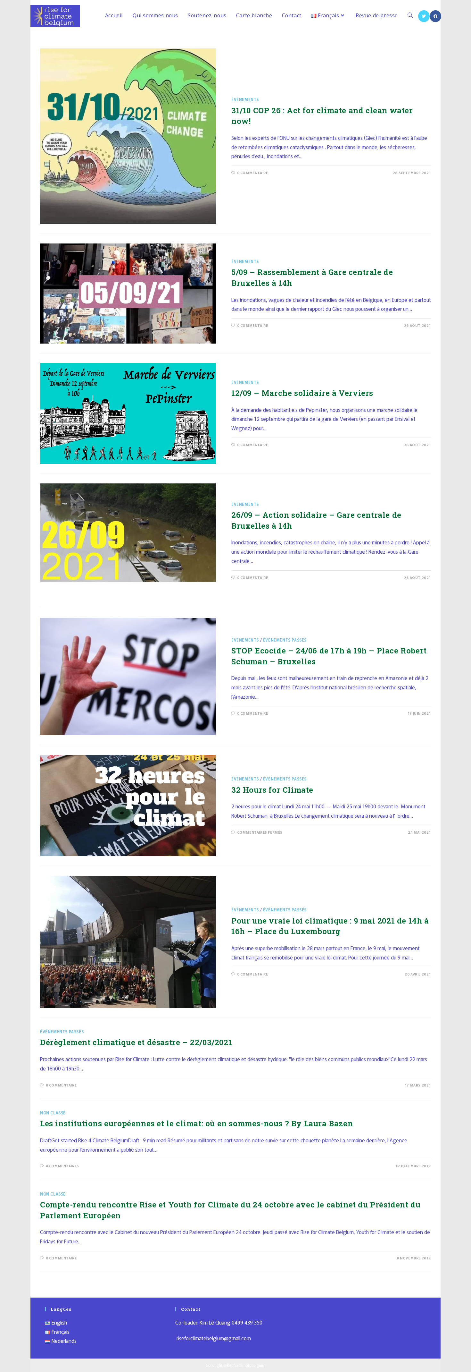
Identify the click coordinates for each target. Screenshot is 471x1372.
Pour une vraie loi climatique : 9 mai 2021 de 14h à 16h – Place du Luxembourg (330, 926)
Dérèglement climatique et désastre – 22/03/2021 (136, 1042)
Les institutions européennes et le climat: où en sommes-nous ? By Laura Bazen (196, 1123)
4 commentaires (62, 1165)
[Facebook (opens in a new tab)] (435, 16)
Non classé (53, 1112)
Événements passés (285, 640)
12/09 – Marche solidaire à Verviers (302, 393)
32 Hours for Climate (272, 790)
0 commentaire (252, 172)
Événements (245, 99)
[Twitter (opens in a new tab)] (424, 16)
